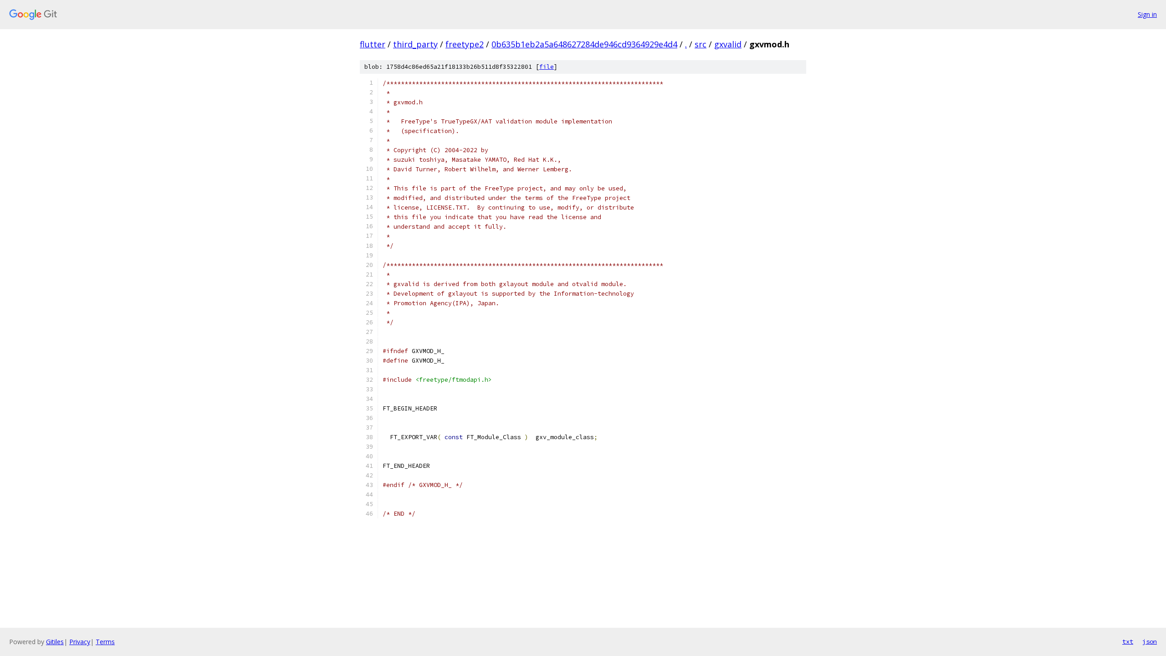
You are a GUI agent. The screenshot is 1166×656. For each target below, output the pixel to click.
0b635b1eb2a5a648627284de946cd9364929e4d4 (584, 44)
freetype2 (464, 44)
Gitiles (55, 641)
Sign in (1147, 14)
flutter (372, 44)
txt (1127, 641)
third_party (415, 44)
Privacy (79, 641)
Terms (105, 641)
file (546, 67)
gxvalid (728, 44)
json (1149, 641)
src (700, 44)
